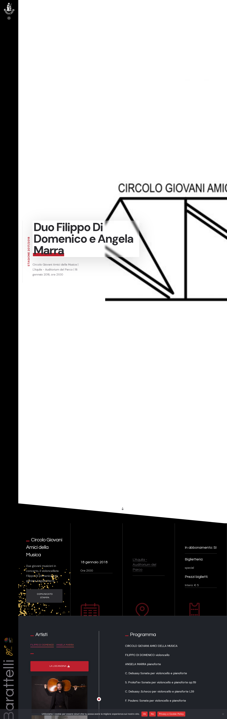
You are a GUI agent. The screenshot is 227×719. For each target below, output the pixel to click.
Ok (144, 714)
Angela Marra (65, 645)
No (152, 714)
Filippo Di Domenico (42, 645)
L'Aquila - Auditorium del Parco (144, 565)
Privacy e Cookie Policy (171, 714)
